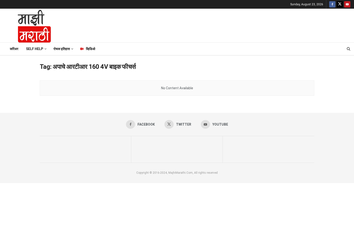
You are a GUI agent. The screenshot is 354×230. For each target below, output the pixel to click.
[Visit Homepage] (28, 25)
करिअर (14, 49)
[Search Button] (348, 49)
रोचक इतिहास (61, 49)
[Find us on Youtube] (347, 4)
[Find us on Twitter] (340, 4)
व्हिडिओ (90, 49)
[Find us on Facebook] (332, 4)
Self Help (34, 49)
